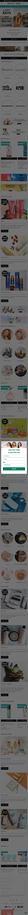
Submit (14, 469)
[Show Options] (24, 464)
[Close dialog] (25, 443)
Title (4, 462)
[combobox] (14, 464)
